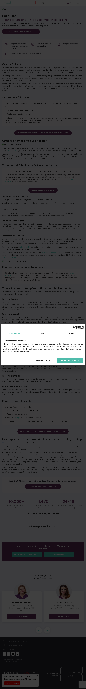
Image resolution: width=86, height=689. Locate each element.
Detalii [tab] (43, 333)
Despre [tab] (71, 333)
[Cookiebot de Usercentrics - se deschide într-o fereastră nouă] (74, 327)
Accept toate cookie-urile (70, 360)
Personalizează (41, 360)
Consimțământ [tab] (14, 333)
